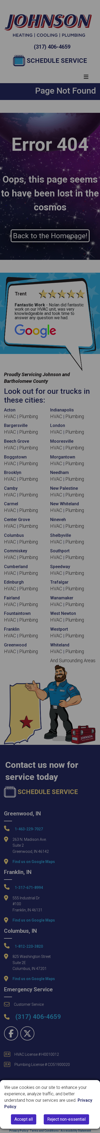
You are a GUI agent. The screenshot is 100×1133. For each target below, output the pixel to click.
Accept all (23, 1119)
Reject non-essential (66, 1119)
